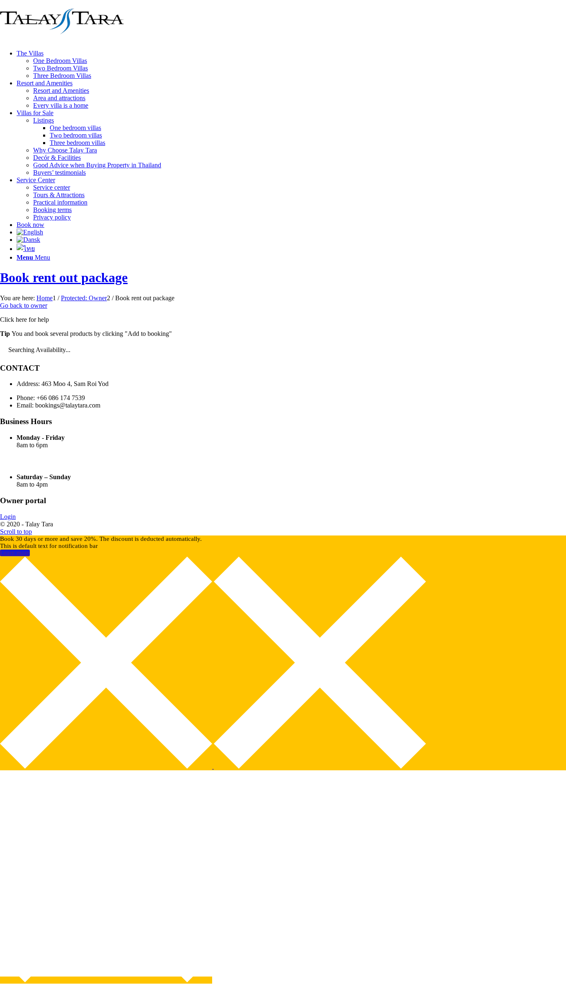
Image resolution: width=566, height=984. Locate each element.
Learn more (15, 553)
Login (8, 516)
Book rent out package (64, 277)
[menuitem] (291, 65)
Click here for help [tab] (24, 319)
